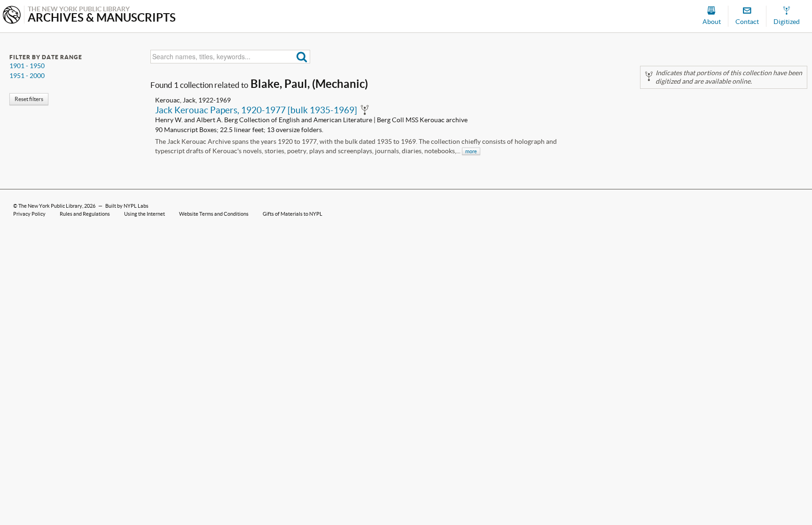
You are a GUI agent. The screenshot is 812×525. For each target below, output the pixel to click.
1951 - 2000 (27, 75)
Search (302, 56)
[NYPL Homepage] (12, 16)
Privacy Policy (29, 214)
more (471, 151)
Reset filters (29, 99)
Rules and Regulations (85, 214)
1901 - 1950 (27, 66)
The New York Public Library (50, 206)
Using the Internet (144, 214)
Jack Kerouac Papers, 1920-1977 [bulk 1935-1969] (256, 110)
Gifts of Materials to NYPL (292, 214)
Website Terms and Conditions (214, 214)
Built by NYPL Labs (126, 206)
